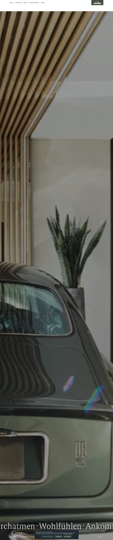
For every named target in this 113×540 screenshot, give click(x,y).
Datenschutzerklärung (68, 533)
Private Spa (18, 2)
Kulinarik (25, 2)
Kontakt (43, 2)
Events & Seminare (34, 2)
